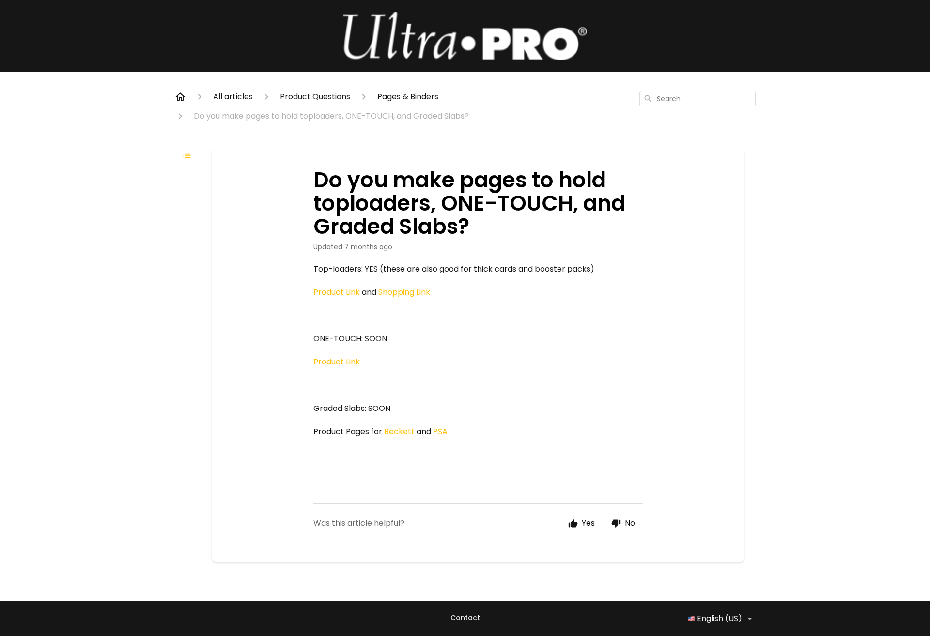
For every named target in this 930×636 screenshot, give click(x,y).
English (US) (719, 618)
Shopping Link (404, 292)
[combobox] (697, 98)
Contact (465, 617)
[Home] (180, 97)
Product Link (336, 292)
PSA (440, 431)
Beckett (399, 431)
